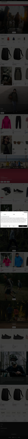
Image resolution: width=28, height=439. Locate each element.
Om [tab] (23, 214)
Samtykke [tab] (5, 214)
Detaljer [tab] (14, 214)
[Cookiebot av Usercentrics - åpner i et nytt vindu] (24, 212)
